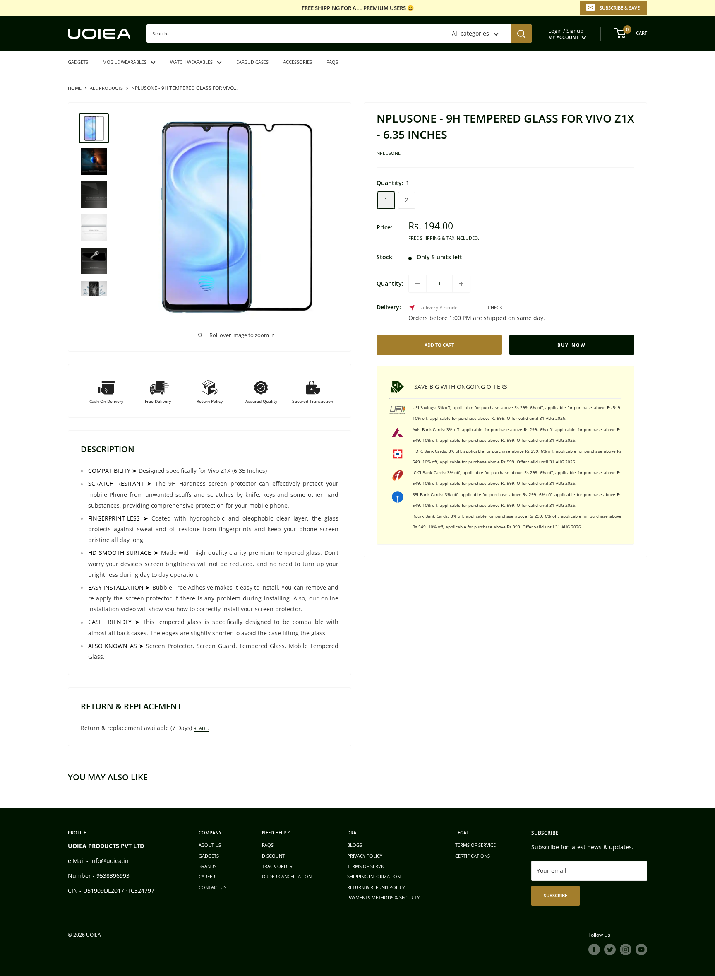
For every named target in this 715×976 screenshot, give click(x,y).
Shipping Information (374, 876)
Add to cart (439, 345)
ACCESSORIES (297, 62)
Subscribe (555, 895)
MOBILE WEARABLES (124, 62)
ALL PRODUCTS (106, 88)
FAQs (332, 62)
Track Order (277, 866)
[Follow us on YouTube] (641, 949)
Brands (207, 866)
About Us (210, 845)
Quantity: (390, 283)
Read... (201, 728)
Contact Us (212, 887)
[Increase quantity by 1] (461, 283)
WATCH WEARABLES (191, 62)
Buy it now (572, 345)
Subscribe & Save (620, 8)
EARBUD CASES (252, 62)
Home (75, 88)
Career (207, 876)
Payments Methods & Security (383, 897)
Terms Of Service (475, 845)
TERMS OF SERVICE (367, 866)
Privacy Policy (364, 856)
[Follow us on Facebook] (594, 949)
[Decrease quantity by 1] (417, 283)
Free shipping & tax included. (443, 238)
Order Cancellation (287, 876)
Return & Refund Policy (376, 887)
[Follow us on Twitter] (610, 949)
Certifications (472, 856)
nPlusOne (389, 153)
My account (564, 37)
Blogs (354, 845)
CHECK (495, 307)
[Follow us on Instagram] (625, 949)
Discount (273, 856)
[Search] (521, 33)
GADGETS (78, 62)
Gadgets (209, 856)
